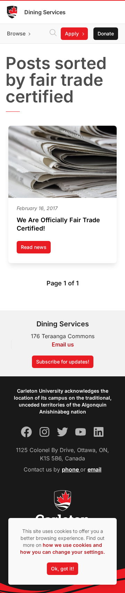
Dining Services (45, 12)
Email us (63, 344)
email (94, 469)
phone (71, 469)
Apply (72, 33)
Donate (106, 33)
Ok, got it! (62, 568)
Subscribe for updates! (62, 362)
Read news (36, 248)
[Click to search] (53, 33)
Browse (16, 33)
